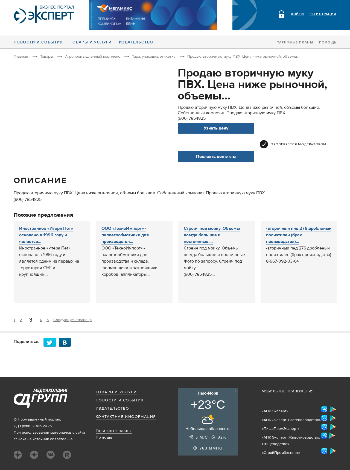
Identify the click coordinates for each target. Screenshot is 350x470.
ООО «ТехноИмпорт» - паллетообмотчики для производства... (125, 235)
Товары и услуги (91, 42)
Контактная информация (126, 416)
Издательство (136, 42)
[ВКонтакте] (66, 342)
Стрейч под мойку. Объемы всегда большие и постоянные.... (212, 235)
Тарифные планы (295, 42)
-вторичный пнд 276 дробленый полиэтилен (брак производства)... (298, 235)
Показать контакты (216, 156)
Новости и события (38, 42)
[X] (51, 342)
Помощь (327, 42)
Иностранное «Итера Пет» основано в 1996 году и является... (46, 235)
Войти (297, 14)
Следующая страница (72, 320)
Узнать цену (216, 128)
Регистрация (323, 14)
